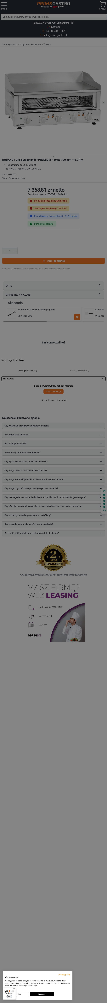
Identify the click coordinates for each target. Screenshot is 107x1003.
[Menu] (14, 989)
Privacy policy (64, 975)
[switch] (9, 996)
